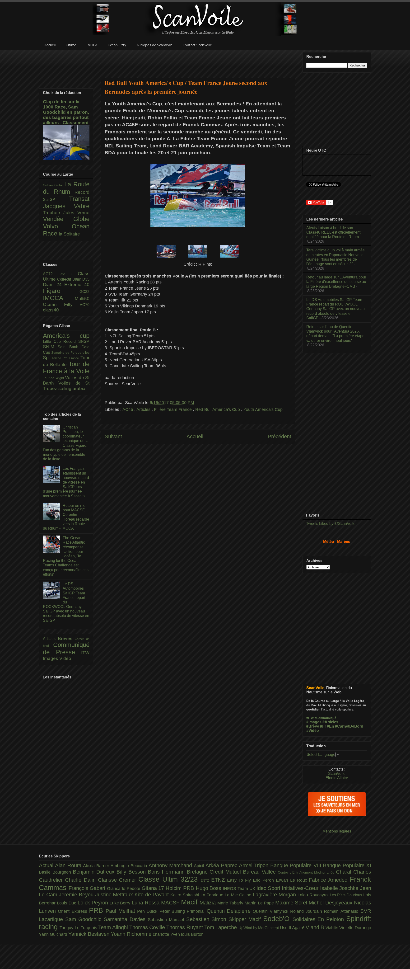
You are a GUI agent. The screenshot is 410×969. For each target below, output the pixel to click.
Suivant (113, 436)
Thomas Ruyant (185, 927)
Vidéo (65, 658)
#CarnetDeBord (349, 726)
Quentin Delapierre (230, 911)
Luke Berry (121, 903)
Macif (190, 902)
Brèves (66, 638)
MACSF (171, 903)
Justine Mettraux (115, 895)
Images (51, 658)
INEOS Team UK (239, 888)
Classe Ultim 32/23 (169, 879)
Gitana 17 (154, 888)
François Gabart (88, 888)
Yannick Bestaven (89, 934)
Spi (47, 357)
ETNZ (219, 880)
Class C (68, 274)
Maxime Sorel (292, 903)
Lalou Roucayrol (314, 895)
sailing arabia (71, 388)
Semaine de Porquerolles (70, 352)
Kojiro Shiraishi (185, 895)
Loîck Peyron (94, 903)
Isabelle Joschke (340, 888)
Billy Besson (132, 872)
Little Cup (53, 341)
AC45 (128, 409)
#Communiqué (325, 718)
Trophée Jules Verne (66, 212)
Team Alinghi (113, 927)
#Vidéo (312, 731)
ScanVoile (336, 773)
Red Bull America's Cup (218, 409)
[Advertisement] (197, 61)
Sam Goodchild (84, 919)
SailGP (56, 200)
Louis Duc (67, 903)
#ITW (310, 718)
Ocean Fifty (61, 304)
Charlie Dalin (81, 880)
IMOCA (59, 298)
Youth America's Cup (263, 409)
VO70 (84, 305)
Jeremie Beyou (77, 895)
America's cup (66, 335)
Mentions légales (336, 831)
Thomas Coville (148, 927)
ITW (85, 652)
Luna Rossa (146, 903)
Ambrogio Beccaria (130, 865)
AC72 (50, 274)
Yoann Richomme (132, 934)
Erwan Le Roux (292, 880)
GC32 (84, 292)
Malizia (208, 903)
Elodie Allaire (337, 778)
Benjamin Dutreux (95, 872)
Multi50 (82, 298)
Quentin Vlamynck (271, 911)
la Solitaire (69, 233)
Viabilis (332, 928)
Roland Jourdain (307, 911)
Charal (344, 872)
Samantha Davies (126, 919)
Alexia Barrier (97, 865)
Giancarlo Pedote (124, 888)
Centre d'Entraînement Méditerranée (307, 872)
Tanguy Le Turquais (79, 927)
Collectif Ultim (69, 279)
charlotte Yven (167, 934)
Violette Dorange (355, 927)
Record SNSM (76, 341)
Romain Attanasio (342, 911)
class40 (51, 309)
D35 (85, 279)
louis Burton (192, 934)
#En (330, 726)
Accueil (194, 436)
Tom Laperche (221, 927)
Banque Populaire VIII (296, 865)
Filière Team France (173, 409)
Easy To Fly (240, 880)
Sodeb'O (278, 918)
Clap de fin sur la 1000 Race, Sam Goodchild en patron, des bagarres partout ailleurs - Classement (66, 112)
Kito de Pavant (152, 895)
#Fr (323, 726)
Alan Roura (69, 865)
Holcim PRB (181, 888)
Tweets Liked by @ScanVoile (330, 524)
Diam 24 (53, 284)
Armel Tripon (254, 865)
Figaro (61, 290)
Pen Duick (148, 911)
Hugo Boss (209, 888)
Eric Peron (264, 880)
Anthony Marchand (171, 865)
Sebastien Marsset (167, 919)
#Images (313, 722)
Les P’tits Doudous (346, 895)
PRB (97, 910)
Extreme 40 (76, 284)
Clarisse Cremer (118, 880)
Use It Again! (293, 927)
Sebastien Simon (207, 919)
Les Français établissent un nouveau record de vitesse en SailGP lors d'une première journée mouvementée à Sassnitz (66, 482)
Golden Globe (53, 185)
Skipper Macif (245, 919)
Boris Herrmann (167, 872)
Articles (144, 409)
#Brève (312, 726)
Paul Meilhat (121, 911)
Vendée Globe (66, 219)
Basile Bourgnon (56, 872)
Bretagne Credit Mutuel (215, 872)
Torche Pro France (66, 358)
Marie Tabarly (231, 903)
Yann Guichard (53, 934)
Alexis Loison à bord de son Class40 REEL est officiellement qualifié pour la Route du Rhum (333, 232)
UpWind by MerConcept (259, 928)
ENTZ (205, 880)
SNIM (50, 346)
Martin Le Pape (260, 903)
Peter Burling (173, 911)
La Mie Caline (239, 895)
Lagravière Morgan (275, 895)
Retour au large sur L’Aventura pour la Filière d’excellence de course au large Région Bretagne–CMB (336, 281)
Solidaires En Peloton (319, 919)
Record (82, 192)
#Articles (330, 722)
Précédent (279, 436)
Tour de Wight (54, 378)
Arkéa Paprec (222, 865)
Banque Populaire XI (347, 865)
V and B (316, 927)
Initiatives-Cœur (301, 888)
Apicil (199, 865)
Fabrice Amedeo (329, 880)
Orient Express (73, 911)
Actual (47, 865)
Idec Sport (269, 888)
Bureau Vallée (260, 872)
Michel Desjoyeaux (331, 903)
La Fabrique (212, 895)
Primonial (196, 911)
